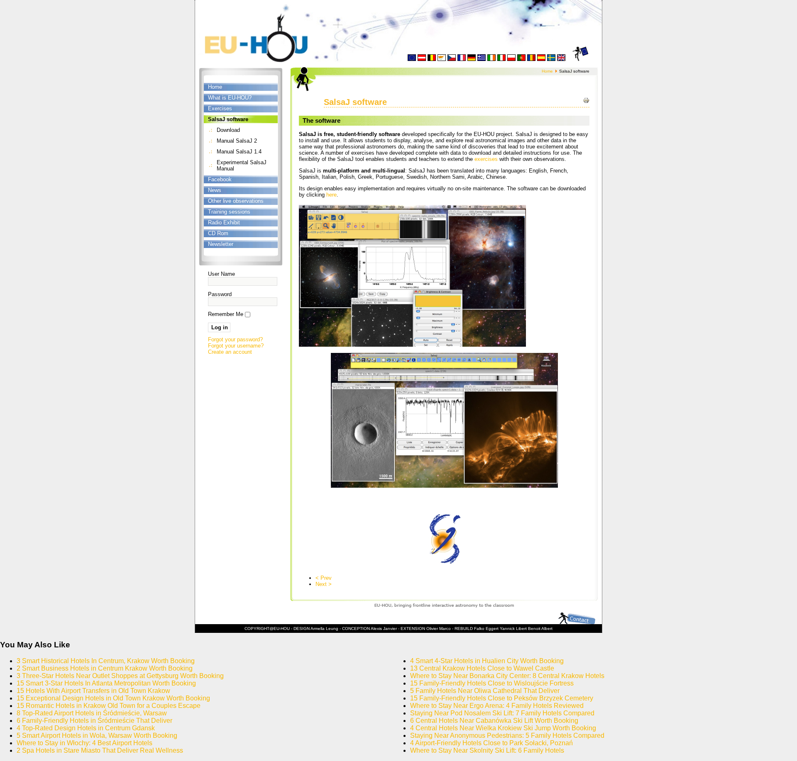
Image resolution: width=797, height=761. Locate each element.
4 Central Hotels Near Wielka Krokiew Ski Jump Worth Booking (503, 728)
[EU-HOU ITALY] (501, 59)
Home (215, 87)
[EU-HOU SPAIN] (541, 59)
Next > (323, 584)
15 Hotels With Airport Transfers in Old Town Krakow (93, 690)
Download (228, 130)
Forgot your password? (235, 339)
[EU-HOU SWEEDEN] (551, 59)
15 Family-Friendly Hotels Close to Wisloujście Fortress (492, 683)
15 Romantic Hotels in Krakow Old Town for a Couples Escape (108, 705)
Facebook (220, 179)
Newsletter (220, 244)
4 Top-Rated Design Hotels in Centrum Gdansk (86, 728)
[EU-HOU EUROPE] (412, 59)
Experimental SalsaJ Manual (241, 165)
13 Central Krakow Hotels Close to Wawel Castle (482, 668)
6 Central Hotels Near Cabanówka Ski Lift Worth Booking (494, 720)
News (214, 190)
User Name (221, 274)
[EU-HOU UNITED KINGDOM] (561, 59)
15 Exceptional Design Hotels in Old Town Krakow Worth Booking (113, 698)
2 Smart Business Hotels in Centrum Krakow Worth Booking (105, 668)
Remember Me (225, 314)
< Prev (323, 578)
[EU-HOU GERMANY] (471, 59)
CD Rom (218, 233)
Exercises (220, 108)
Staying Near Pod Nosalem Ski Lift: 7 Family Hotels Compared (502, 713)
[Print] (586, 100)
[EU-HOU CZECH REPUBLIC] (451, 59)
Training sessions (229, 212)
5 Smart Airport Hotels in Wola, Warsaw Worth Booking (97, 735)
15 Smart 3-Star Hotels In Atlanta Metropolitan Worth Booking (106, 683)
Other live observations (236, 201)
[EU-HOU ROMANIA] (531, 59)
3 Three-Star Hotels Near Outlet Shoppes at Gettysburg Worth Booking (120, 675)
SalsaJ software (228, 119)
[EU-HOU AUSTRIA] (422, 59)
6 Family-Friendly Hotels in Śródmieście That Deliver (94, 720)
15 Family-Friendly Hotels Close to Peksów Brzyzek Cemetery (501, 698)
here (331, 195)
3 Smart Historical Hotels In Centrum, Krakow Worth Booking (106, 660)
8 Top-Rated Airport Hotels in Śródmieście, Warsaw (92, 713)
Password (220, 294)
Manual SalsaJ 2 (237, 141)
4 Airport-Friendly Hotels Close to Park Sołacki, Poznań (491, 742)
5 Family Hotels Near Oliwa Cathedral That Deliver (485, 690)
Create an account (230, 352)
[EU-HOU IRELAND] (491, 59)
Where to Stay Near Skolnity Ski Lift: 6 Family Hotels (487, 750)
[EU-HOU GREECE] (481, 59)
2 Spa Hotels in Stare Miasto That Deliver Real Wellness (100, 750)
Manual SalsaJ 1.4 (239, 151)
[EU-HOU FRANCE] (461, 59)
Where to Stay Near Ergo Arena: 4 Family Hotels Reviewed (497, 705)
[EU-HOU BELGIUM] (432, 59)
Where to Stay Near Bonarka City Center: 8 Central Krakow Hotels (507, 675)
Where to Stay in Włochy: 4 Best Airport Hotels (84, 742)
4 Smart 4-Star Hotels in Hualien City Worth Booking (487, 660)
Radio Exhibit (224, 222)
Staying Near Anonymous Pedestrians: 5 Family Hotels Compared (507, 735)
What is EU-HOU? (230, 98)
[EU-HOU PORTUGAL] (521, 59)
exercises (486, 159)
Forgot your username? (236, 346)
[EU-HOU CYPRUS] (442, 59)
